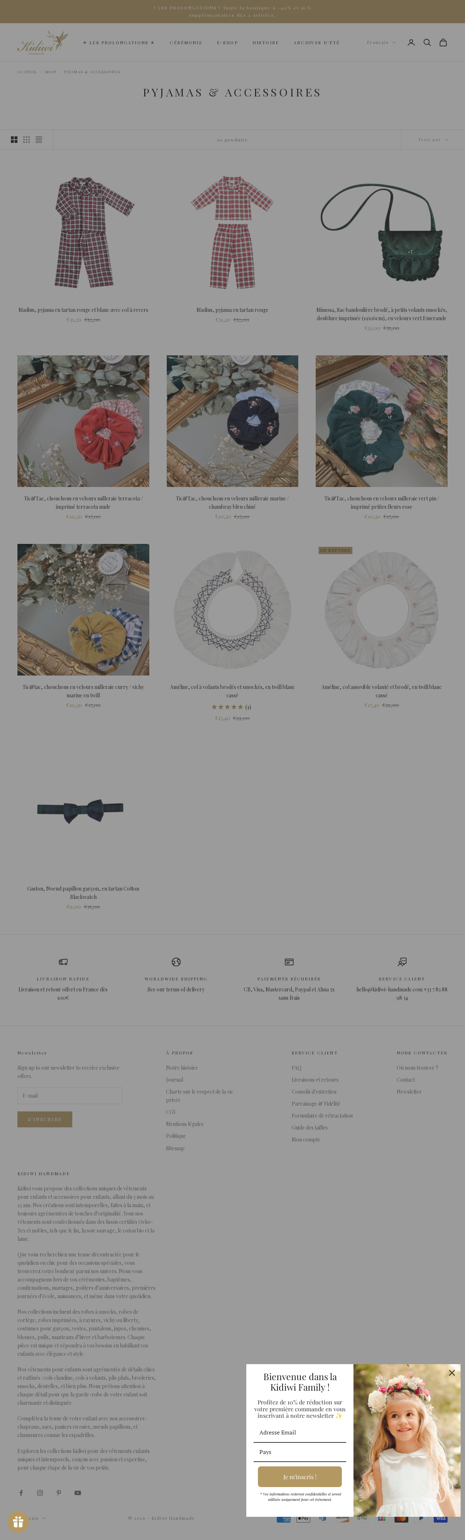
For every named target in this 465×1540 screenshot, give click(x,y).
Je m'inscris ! (299, 1477)
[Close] (452, 1373)
